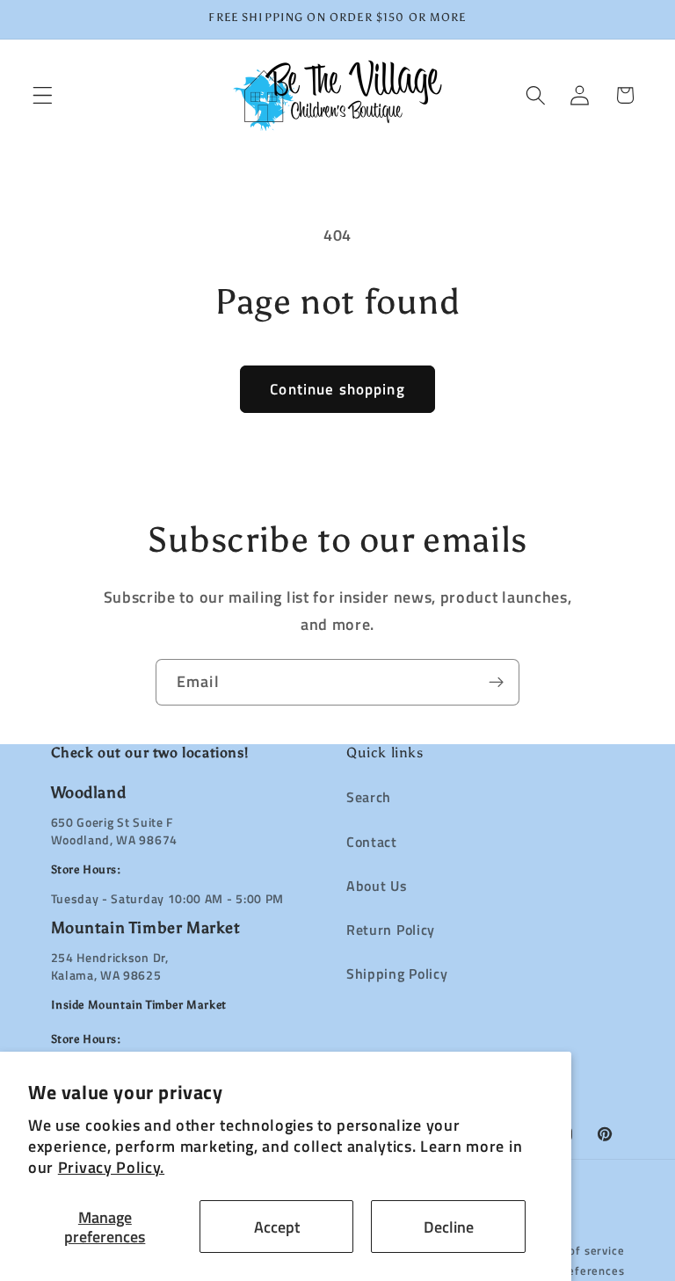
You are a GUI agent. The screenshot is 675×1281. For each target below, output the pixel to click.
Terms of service (578, 1250)
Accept (277, 1226)
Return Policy (390, 929)
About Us (377, 885)
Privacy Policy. (111, 1166)
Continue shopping (337, 389)
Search (368, 796)
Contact (371, 841)
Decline (449, 1226)
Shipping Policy (396, 973)
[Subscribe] (496, 682)
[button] (42, 95)
